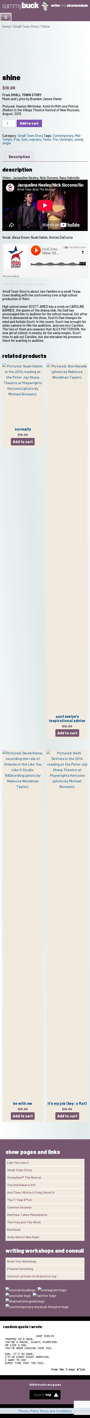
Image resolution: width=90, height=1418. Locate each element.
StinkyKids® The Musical (24, 1177)
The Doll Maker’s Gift (21, 1185)
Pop (17, 139)
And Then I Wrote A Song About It (31, 1192)
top (42, 1395)
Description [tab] (19, 156)
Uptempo (66, 139)
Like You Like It (18, 1162)
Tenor (47, 139)
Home (6, 26)
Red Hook (14, 1229)
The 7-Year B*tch (19, 1200)
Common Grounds (19, 1207)
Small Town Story (26, 26)
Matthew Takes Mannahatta (27, 1215)
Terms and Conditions (56, 1411)
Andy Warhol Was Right (23, 1237)
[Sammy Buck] (45, 10)
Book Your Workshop (21, 1261)
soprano (35, 139)
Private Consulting (20, 1269)
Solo (24, 139)
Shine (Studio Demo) (34, 284)
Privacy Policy (29, 1411)
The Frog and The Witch (24, 1222)
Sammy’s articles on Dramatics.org (31, 1276)
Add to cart (29, 123)
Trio (55, 139)
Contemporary (63, 136)
